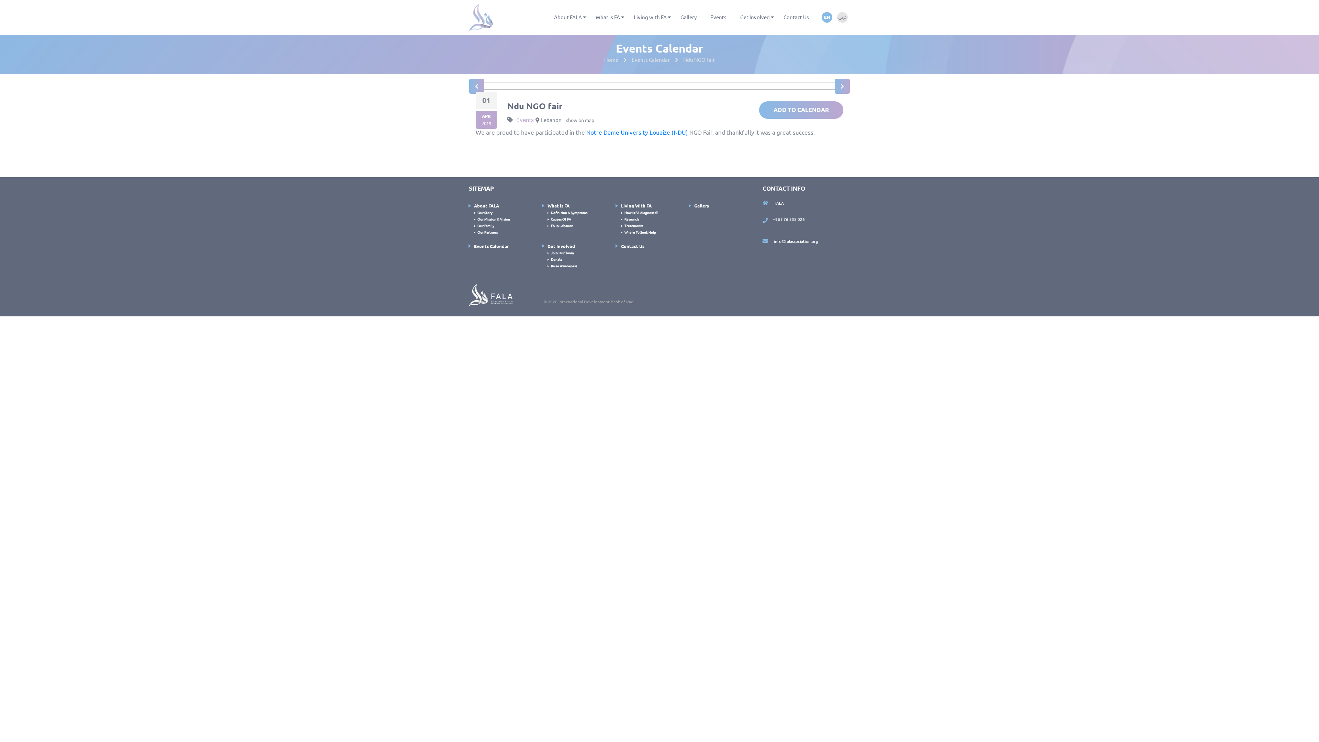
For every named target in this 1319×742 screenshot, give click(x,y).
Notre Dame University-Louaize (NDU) (637, 132)
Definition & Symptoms (569, 212)
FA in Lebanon (562, 225)
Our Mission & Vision (493, 219)
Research (631, 219)
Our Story (485, 212)
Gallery (688, 17)
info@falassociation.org (795, 241)
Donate (557, 259)
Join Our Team (562, 252)
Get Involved (755, 17)
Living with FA (650, 17)
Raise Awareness (564, 265)
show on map (580, 120)
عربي (842, 17)
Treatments (633, 225)
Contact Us (796, 17)
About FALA (568, 17)
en (827, 17)
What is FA (608, 17)
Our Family (485, 225)
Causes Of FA (561, 219)
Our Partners (487, 232)
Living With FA (636, 206)
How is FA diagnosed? (641, 212)
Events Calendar (491, 246)
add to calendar (801, 109)
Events (718, 17)
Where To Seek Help (640, 232)
